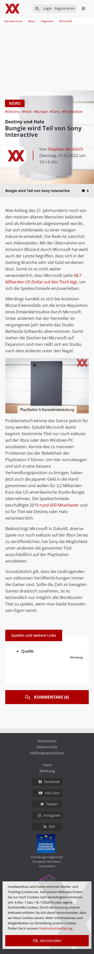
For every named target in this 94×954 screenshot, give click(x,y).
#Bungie (41, 111)
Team (47, 765)
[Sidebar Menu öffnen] (83, 8)
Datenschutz (47, 747)
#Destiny (13, 111)
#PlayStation (72, 111)
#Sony (55, 111)
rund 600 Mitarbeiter (59, 505)
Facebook (52, 781)
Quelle (27, 651)
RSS (52, 826)
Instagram (51, 815)
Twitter (52, 804)
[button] (84, 363)
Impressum (47, 741)
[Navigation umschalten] (3, 18)
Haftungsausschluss (47, 753)
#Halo (27, 111)
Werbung (47, 770)
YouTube (52, 792)
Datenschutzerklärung (55, 928)
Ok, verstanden (47, 940)
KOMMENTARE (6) (51, 697)
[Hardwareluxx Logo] (12, 8)
